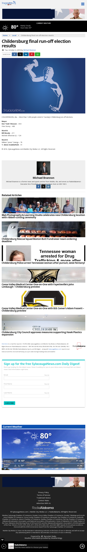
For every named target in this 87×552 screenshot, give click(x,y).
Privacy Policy (43, 492)
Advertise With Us (43, 503)
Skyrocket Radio (49, 536)
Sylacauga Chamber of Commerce (20, 515)
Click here (5, 344)
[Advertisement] (43, 14)
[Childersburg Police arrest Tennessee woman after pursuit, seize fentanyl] (43, 253)
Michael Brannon (29, 50)
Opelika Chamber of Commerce (51, 519)
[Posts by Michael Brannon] (43, 168)
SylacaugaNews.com (55, 349)
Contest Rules (43, 500)
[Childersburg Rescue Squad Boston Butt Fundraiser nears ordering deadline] (43, 229)
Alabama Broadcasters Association (14, 521)
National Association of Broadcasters (43, 521)
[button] (82, 4)
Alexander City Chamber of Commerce (63, 517)
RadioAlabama (54, 512)
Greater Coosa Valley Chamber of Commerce (47, 515)
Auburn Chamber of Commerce (29, 519)
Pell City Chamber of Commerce (74, 519)
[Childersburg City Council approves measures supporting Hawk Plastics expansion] (43, 322)
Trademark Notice (43, 498)
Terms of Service (43, 495)
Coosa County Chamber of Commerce (37, 517)
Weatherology (56, 538)
